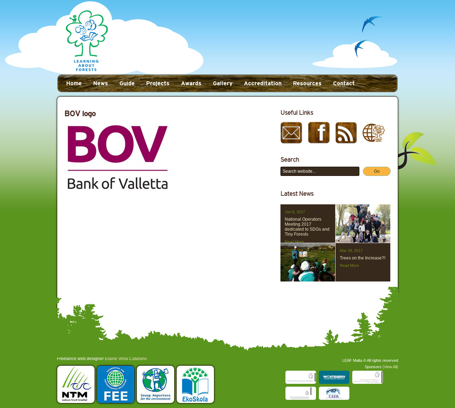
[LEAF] (87, 41)
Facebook (319, 133)
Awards (191, 83)
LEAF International (374, 133)
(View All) (390, 367)
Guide (127, 83)
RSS (346, 133)
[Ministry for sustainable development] (300, 393)
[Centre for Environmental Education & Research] (334, 393)
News (100, 83)
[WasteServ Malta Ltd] (334, 377)
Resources (307, 83)
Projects (158, 83)
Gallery (222, 83)
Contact (344, 83)
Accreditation (263, 83)
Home (74, 83)
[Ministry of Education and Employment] (300, 377)
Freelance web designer (80, 358)
